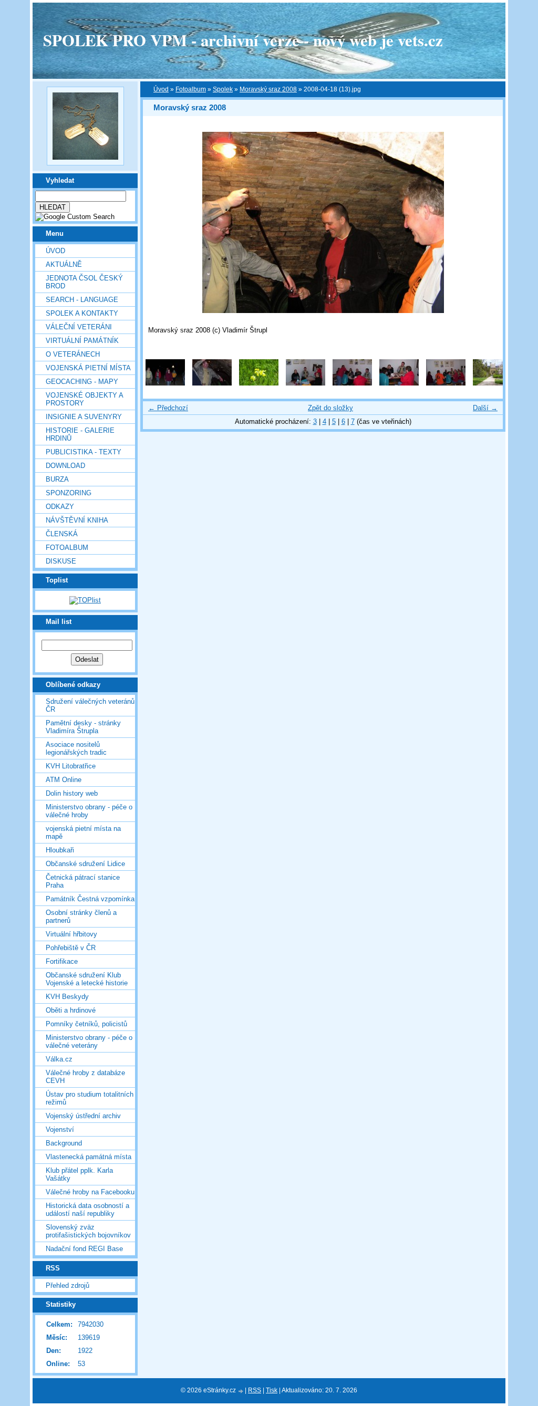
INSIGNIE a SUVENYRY (84, 417)
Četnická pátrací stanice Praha (83, 881)
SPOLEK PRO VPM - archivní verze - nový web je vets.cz (243, 39)
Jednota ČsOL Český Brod (84, 282)
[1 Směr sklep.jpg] (165, 383)
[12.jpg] (352, 383)
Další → (485, 408)
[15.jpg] (445, 383)
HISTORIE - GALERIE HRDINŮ (80, 434)
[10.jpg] (212, 383)
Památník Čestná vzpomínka (90, 899)
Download (65, 466)
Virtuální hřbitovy (71, 934)
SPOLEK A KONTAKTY (82, 313)
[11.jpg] (305, 383)
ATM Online (63, 780)
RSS (254, 1390)
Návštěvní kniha (77, 520)
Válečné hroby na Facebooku (90, 1192)
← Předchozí (168, 408)
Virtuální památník (82, 341)
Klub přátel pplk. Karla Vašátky (79, 1174)
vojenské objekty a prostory (84, 399)
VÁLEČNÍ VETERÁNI (79, 327)
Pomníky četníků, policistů (86, 1024)
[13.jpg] (399, 383)
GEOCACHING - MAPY (82, 382)
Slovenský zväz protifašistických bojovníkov (88, 1231)
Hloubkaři (60, 850)
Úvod (55, 251)
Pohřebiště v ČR (71, 948)
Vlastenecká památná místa (88, 1157)
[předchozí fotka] (160, 222)
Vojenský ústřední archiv (83, 1116)
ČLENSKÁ (62, 534)
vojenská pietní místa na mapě (83, 832)
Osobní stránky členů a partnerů (81, 916)
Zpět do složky (330, 408)
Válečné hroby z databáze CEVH (85, 1077)
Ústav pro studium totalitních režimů (89, 1098)
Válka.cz (59, 1059)
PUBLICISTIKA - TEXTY (83, 452)
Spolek (223, 89)
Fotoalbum (67, 547)
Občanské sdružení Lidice (85, 864)
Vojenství (60, 1129)
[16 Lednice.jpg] (492, 383)
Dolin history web (72, 793)
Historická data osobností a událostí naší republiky (87, 1209)
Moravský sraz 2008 (268, 89)
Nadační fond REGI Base (84, 1249)
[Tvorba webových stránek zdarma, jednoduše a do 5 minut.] (241, 1391)
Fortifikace (62, 961)
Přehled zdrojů (67, 1285)
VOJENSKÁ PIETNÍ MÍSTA (88, 368)
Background (64, 1143)
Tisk (271, 1390)
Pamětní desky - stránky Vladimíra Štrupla (83, 727)
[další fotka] (486, 222)
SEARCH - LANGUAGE (82, 300)
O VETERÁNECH (73, 354)
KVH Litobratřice (71, 766)
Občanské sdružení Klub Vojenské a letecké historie (87, 979)
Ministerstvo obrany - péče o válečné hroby (89, 811)
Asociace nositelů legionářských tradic (76, 748)
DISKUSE (61, 561)
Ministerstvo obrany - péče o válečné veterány (89, 1041)
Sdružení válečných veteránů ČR (90, 705)
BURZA (57, 479)
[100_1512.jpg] (258, 383)
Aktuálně (64, 264)
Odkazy (60, 507)
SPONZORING (68, 493)
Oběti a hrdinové (71, 1010)
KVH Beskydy (67, 997)
